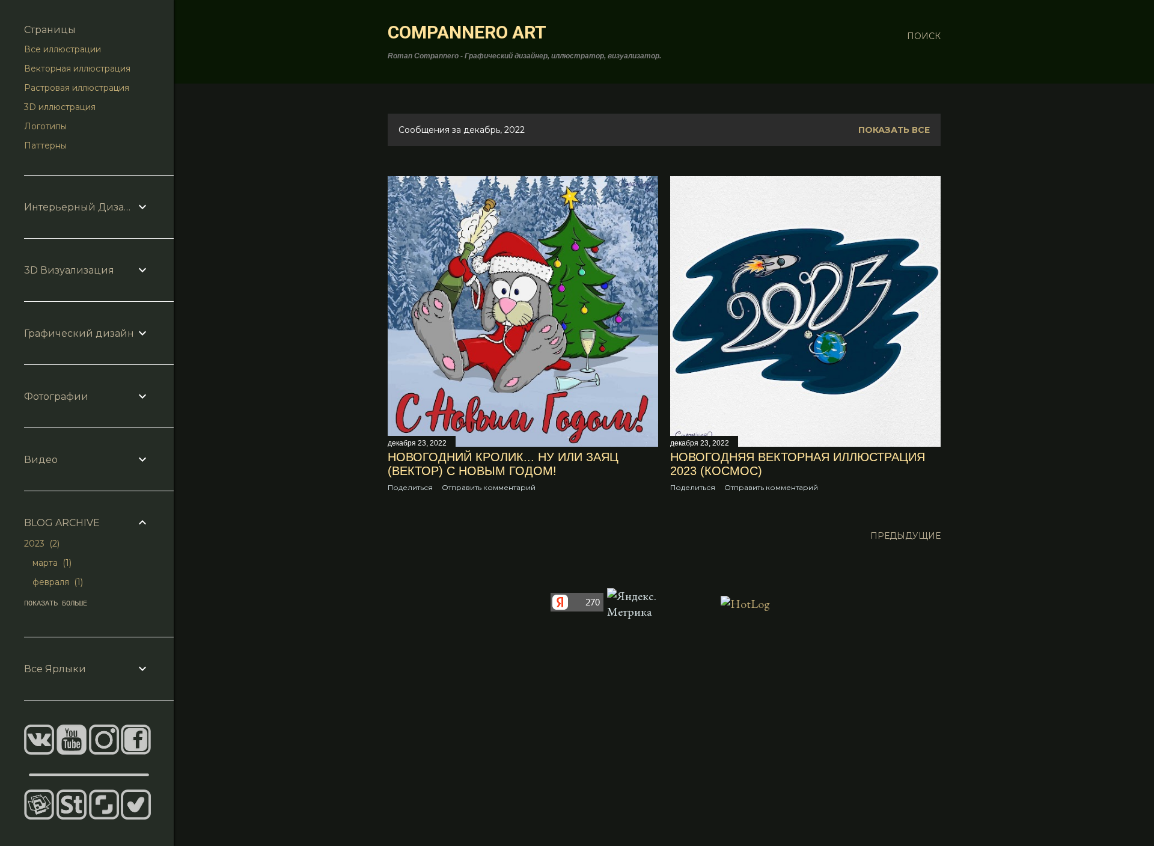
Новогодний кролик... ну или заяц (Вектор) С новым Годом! (503, 463)
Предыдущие (905, 535)
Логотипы (45, 126)
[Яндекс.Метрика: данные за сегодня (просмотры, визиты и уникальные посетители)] (635, 603)
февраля (56, 582)
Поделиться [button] (410, 487)
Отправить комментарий (489, 487)
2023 (40, 543)
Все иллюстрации (62, 49)
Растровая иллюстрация (76, 87)
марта (50, 562)
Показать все (894, 129)
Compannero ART (467, 32)
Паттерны (45, 145)
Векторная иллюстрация (77, 68)
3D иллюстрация (60, 107)
